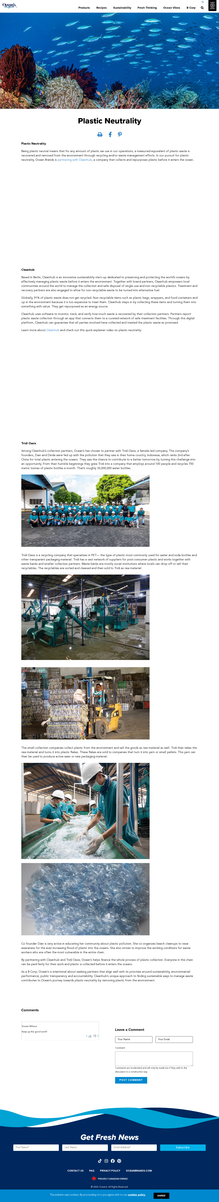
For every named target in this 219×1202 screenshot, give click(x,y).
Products (84, 7)
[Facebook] (113, 1161)
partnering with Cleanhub (75, 160)
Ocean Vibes (171, 7)
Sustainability (122, 7)
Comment (120, 1048)
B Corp (191, 7)
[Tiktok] (100, 1161)
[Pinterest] (119, 1161)
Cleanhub (52, 330)
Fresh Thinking (147, 7)
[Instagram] (106, 1161)
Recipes (101, 7)
